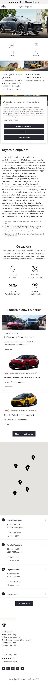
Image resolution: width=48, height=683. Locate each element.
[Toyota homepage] (3, 6)
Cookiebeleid (7, 631)
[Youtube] (17, 668)
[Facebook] (3, 668)
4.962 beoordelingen (31, 2)
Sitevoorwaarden (9, 642)
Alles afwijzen (24, 132)
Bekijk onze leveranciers (11, 120)
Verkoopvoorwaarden (11, 637)
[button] (27, 490)
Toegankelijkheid (9, 645)
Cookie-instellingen (24, 137)
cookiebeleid (9, 115)
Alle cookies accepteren (23, 126)
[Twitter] (22, 668)
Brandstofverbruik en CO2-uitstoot (16, 639)
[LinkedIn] (13, 668)
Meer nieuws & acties (24, 433)
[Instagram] (8, 668)
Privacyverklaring (9, 634)
